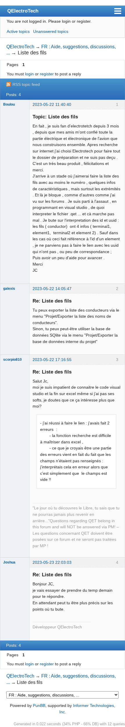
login (29, 74)
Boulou (9, 104)
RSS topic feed (26, 84)
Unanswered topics (50, 31)
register (47, 74)
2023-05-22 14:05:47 (52, 288)
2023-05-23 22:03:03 (52, 562)
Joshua (9, 562)
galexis (9, 288)
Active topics (18, 31)
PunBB (39, 705)
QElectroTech (22, 11)
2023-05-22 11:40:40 (52, 104)
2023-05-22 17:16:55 (52, 359)
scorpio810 (12, 359)
